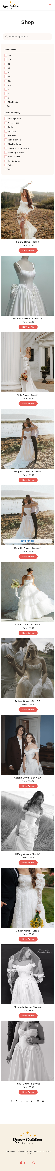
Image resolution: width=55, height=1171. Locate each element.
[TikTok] (21, 1162)
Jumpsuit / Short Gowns (18, 148)
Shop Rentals (10, 1151)
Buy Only (12, 131)
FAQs (47, 1151)
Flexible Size (13, 102)
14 (9, 72)
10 (9, 64)
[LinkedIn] (27, 1162)
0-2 (9, 55)
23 (43, 1101)
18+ (9, 81)
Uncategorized (14, 118)
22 (38, 1101)
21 (32, 1101)
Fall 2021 (12, 135)
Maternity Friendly (16, 152)
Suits (10, 165)
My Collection (14, 156)
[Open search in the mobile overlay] (27, 36)
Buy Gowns (22, 1151)
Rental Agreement (35, 1151)
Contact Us (27, 1154)
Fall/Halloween (14, 139)
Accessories (13, 123)
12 (9, 68)
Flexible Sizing (14, 144)
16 (9, 76)
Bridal (10, 127)
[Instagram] (33, 1162)
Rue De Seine (14, 161)
